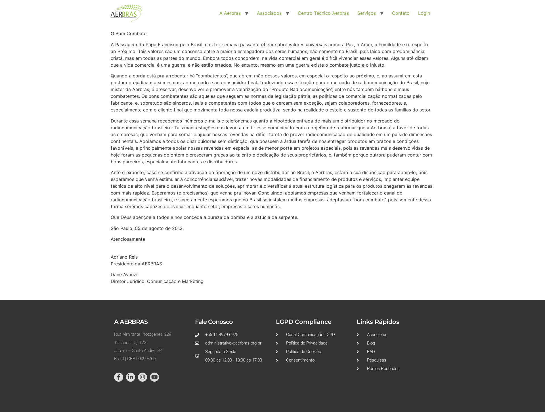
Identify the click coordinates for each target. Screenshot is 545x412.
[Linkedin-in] (130, 377)
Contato (401, 13)
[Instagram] (142, 377)
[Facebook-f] (118, 377)
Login (424, 13)
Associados (269, 13)
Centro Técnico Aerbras (323, 13)
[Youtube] (154, 377)
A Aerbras (230, 13)
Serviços (366, 13)
